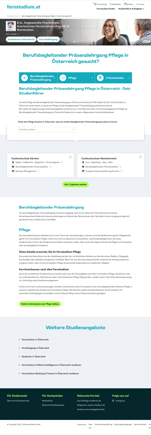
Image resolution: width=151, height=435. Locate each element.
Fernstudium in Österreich (35, 339)
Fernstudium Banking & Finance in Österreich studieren (50, 373)
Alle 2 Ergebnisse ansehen (75, 184)
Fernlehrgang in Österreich (35, 347)
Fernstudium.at (13, 16)
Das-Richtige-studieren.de (89, 400)
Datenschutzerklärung (103, 424)
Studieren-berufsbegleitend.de (91, 409)
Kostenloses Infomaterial (21, 39)
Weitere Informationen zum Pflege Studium (40, 303)
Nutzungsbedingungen (123, 424)
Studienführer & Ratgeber (130, 8)
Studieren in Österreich (33, 356)
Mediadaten (47, 400)
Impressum (81, 424)
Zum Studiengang (48, 39)
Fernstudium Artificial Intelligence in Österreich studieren (51, 364)
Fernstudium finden (106, 8)
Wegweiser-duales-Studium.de (91, 405)
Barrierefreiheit (140, 424)
